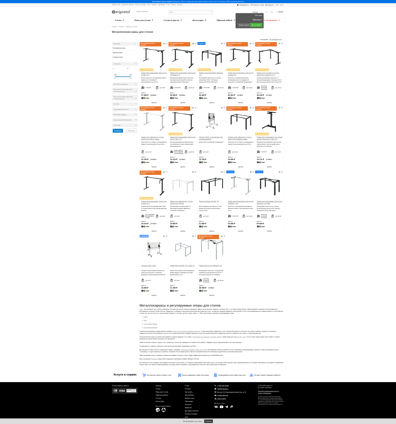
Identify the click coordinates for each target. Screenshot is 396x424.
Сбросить (131, 131)
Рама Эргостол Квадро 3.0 (210, 266)
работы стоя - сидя (240, 337)
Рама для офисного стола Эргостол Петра (181, 202)
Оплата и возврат (140, 4)
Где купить (189, 392)
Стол (141, 309)
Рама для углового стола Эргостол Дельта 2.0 (268, 74)
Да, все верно (256, 25)
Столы (118, 20)
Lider (145, 320)
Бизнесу (154, 4)
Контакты (180, 4)
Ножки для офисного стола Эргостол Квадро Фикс (240, 138)
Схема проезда (222, 395)
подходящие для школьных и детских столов (206, 337)
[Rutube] (231, 406)
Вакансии (188, 407)
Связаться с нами (258, 5)
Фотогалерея (189, 395)
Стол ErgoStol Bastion (150, 327)
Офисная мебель (225, 20)
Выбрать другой (244, 25)
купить (154, 102)
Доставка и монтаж (128, 4)
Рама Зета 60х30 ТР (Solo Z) (182, 266)
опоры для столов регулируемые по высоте (186, 331)
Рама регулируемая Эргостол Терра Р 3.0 (241, 202)
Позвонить (270, 5)
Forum (145, 317)
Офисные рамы (117, 52)
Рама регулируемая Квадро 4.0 (211, 74)
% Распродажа (271, 20)
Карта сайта (221, 399)
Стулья (158, 398)
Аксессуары (198, 20)
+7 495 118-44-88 (223, 386)
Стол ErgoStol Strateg (150, 324)
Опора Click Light (148, 266)
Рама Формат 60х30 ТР (209, 201)
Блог (148, 4)
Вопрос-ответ (116, 4)
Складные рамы (118, 57)
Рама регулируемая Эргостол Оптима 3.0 (183, 74)
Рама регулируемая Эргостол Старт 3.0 (154, 74)
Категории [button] (117, 44)
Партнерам (161, 4)
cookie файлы (198, 421)
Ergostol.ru (166, 333)
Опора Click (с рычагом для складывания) (211, 138)
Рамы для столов (142, 20)
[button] (125, 64)
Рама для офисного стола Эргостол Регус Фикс (152, 138)
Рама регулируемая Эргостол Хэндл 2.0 (154, 202)
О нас (168, 4)
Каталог (121, 26)
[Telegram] (226, 406)
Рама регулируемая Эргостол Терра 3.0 (241, 74)
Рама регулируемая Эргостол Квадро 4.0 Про (269, 202)
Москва (255, 12)
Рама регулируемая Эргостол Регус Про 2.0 (183, 138)
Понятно (208, 421)
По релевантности (275, 39)
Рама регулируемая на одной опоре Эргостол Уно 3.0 (269, 138)
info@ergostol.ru (244, 5)
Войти (281, 12)
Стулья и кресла (172, 20)
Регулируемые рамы (119, 48)
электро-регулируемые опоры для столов (194, 350)
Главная (114, 26)
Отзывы (173, 4)
